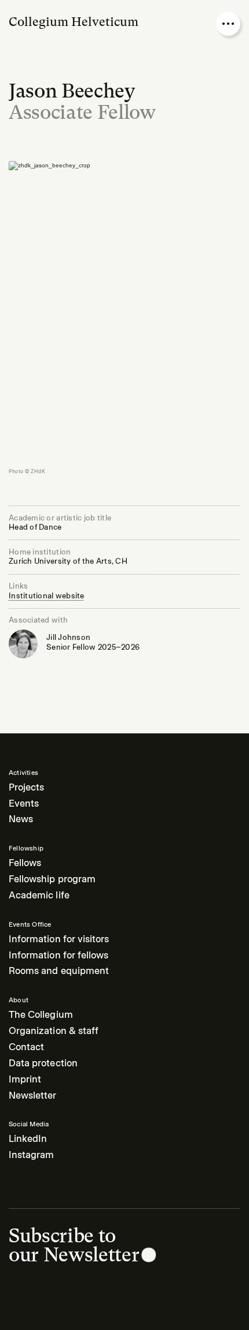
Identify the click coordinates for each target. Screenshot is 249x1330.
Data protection (43, 1063)
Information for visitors (59, 939)
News (21, 819)
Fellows (25, 863)
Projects (26, 787)
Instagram (31, 1155)
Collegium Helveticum (73, 21)
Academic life (39, 895)
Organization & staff (53, 1031)
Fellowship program (52, 879)
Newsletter (33, 1095)
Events (24, 803)
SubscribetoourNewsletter (74, 1245)
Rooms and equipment (59, 971)
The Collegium (41, 1015)
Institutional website (47, 596)
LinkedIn (28, 1139)
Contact (26, 1047)
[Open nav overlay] (228, 24)
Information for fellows (58, 955)
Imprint (25, 1079)
